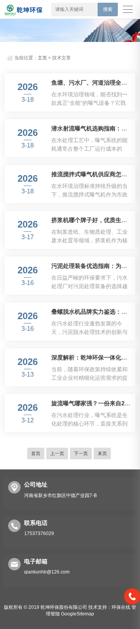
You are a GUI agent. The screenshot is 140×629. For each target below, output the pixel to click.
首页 (35, 453)
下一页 (81, 453)
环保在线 (121, 607)
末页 (102, 453)
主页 (42, 58)
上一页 (57, 453)
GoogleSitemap (77, 614)
